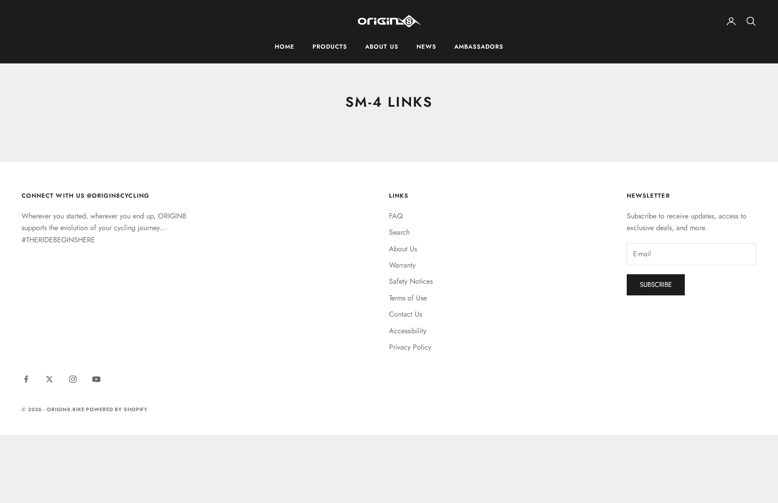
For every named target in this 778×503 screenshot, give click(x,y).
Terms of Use (408, 298)
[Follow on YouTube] (96, 379)
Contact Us (405, 314)
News (426, 46)
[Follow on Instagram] (72, 379)
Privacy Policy (410, 347)
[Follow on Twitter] (49, 379)
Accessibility (407, 331)
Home (284, 46)
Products (329, 46)
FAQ (396, 216)
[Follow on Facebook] (26, 379)
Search (399, 232)
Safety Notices (411, 281)
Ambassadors (479, 46)
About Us (381, 46)
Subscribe (656, 285)
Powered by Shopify (117, 409)
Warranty (402, 265)
